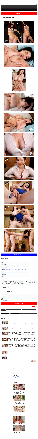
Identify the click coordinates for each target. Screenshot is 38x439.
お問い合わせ (16, 436)
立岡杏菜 (5, 271)
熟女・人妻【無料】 (16, 372)
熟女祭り (14, 373)
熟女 (27, 269)
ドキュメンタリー (17, 269)
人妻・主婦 (24, 269)
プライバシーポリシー (21, 436)
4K (4, 269)
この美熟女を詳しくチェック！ (19, 254)
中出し (14, 269)
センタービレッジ (6, 272)
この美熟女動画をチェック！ (19, 13)
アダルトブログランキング (16, 376)
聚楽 (5, 274)
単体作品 (7, 269)
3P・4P (22, 269)
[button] (28, 313)
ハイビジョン (10, 269)
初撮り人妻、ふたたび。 (7, 267)
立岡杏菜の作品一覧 (4, 300)
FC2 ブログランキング (16, 377)
